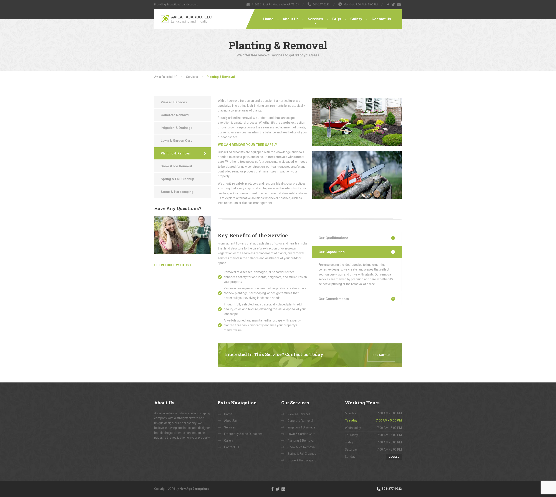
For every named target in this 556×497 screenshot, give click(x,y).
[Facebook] (388, 4)
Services (315, 19)
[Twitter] (393, 4)
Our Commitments (334, 299)
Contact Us (381, 19)
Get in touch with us (171, 265)
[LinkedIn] (283, 488)
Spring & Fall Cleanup (177, 179)
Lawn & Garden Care (176, 141)
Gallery (356, 19)
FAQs (336, 19)
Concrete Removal (175, 115)
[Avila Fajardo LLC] (184, 19)
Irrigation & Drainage (176, 128)
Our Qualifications (333, 238)
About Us (290, 19)
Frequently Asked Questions (243, 434)
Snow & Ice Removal (176, 166)
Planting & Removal (175, 153)
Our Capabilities (332, 252)
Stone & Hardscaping (177, 192)
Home (268, 19)
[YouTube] (399, 4)
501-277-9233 (391, 488)
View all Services (174, 102)
